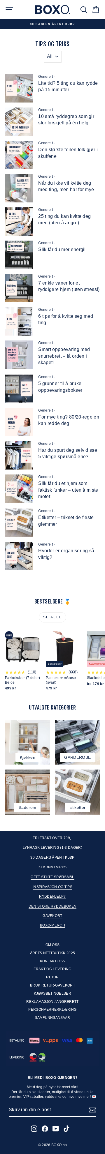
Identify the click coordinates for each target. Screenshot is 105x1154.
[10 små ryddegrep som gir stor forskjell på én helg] (19, 121)
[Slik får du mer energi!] (19, 255)
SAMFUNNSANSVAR (52, 1018)
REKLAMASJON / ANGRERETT (52, 1002)
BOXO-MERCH (52, 925)
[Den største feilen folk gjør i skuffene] (19, 155)
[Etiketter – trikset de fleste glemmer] (19, 523)
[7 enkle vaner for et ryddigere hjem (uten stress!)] (19, 288)
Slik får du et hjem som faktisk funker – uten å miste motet (68, 490)
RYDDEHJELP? (52, 896)
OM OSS (53, 945)
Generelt (45, 77)
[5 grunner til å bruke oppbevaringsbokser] (19, 389)
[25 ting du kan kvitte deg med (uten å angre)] (19, 221)
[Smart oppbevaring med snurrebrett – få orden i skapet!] (19, 354)
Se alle (52, 617)
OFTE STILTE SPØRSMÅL (52, 877)
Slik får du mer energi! (61, 249)
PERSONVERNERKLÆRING (52, 1009)
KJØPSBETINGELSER (52, 993)
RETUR (52, 977)
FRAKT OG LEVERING (52, 969)
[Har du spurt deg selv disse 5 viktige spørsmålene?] (19, 455)
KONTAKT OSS (52, 961)
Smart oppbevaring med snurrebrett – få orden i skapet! (64, 356)
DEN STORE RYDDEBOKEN (53, 906)
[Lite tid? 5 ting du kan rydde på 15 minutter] (19, 88)
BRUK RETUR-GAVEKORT (52, 985)
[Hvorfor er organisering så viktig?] (19, 556)
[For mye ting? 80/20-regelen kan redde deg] (19, 422)
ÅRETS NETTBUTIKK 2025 (52, 953)
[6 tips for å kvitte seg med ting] (19, 321)
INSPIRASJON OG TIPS (52, 887)
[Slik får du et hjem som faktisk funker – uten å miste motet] (19, 488)
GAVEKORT (52, 916)
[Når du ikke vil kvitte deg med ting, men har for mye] (19, 188)
